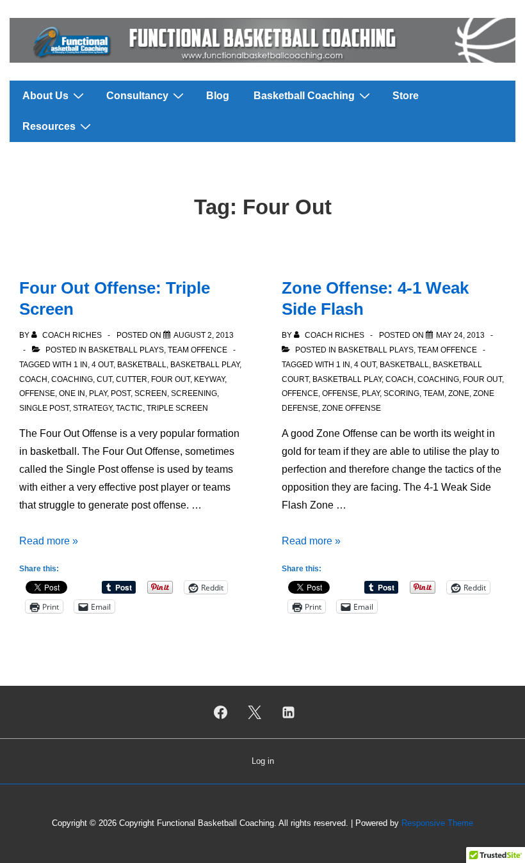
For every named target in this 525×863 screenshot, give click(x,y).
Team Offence (197, 349)
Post (121, 393)
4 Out (102, 364)
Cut (104, 379)
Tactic (129, 408)
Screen (150, 393)
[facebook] (221, 712)
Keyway (209, 379)
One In (72, 393)
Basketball (141, 364)
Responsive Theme (437, 823)
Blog (217, 95)
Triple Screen (177, 408)
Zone (458, 393)
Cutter (131, 379)
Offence (300, 393)
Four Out (170, 379)
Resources (49, 126)
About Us (45, 95)
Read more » (48, 540)
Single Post (44, 408)
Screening (194, 393)
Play (98, 393)
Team (433, 393)
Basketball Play (204, 364)
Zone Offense (351, 408)
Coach (33, 379)
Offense (37, 393)
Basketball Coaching (304, 95)
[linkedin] (288, 712)
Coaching (72, 379)
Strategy (92, 408)
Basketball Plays (126, 349)
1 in (81, 364)
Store (405, 95)
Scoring (401, 393)
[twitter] (255, 712)
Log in (263, 761)
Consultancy (137, 95)
